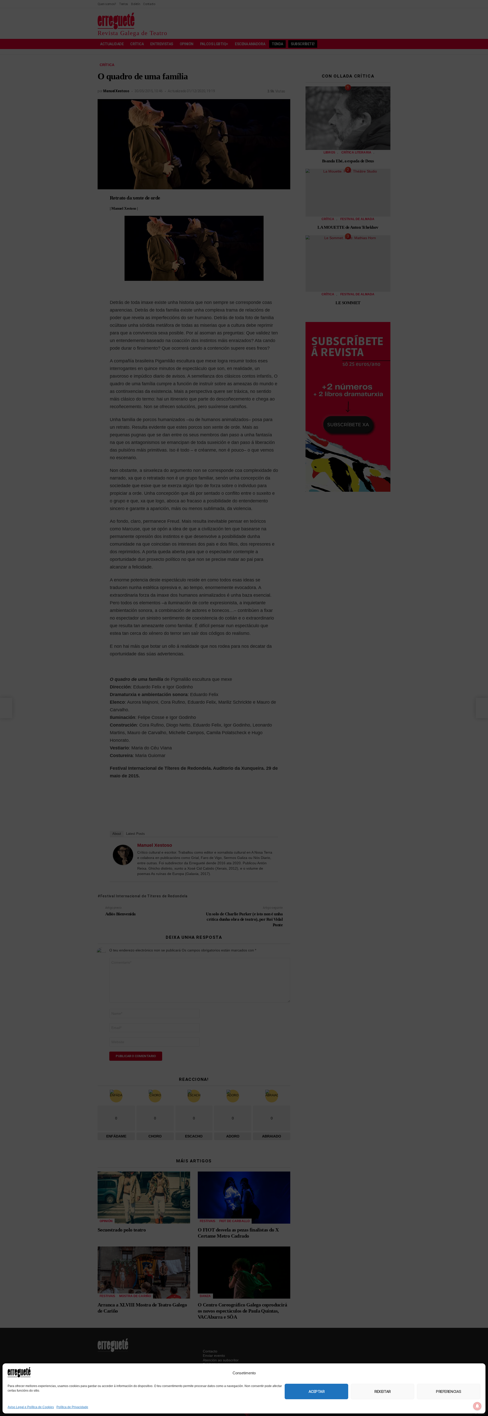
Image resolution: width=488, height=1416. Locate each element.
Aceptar (317, 1391)
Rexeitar (382, 1391)
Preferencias (448, 1391)
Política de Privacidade (72, 1407)
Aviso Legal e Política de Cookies (31, 1407)
